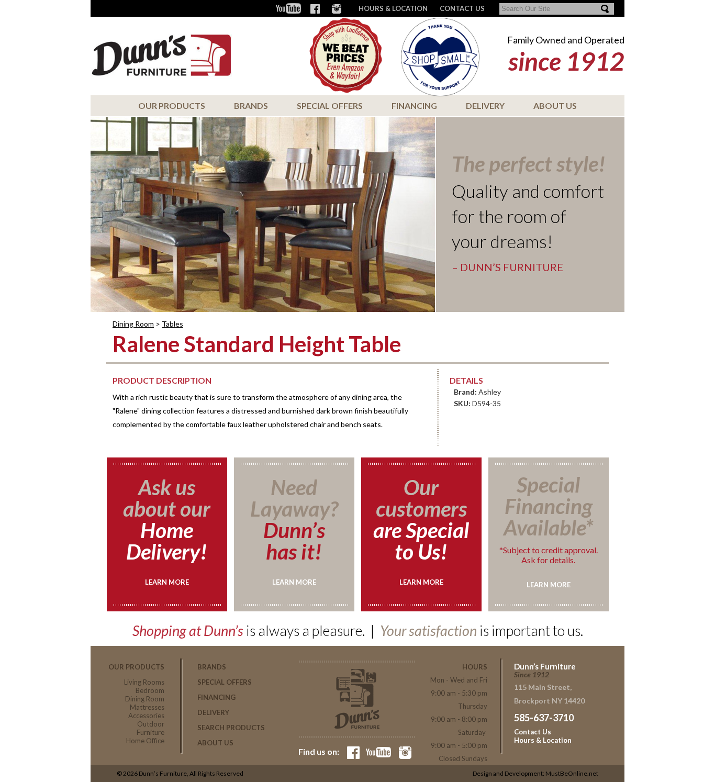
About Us (555, 105)
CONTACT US (462, 8)
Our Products (171, 105)
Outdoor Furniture (150, 728)
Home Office (145, 740)
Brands (251, 105)
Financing (414, 105)
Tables (172, 323)
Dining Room (133, 323)
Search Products (231, 727)
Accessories (146, 715)
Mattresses (147, 707)
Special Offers (330, 105)
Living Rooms (144, 682)
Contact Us (532, 732)
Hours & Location (393, 8)
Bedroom (150, 690)
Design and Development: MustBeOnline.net (535, 773)
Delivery (485, 105)
